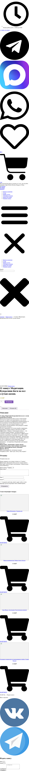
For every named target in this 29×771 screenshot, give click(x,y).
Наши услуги (6, 194)
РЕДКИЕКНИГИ (2, 188)
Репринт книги (7, 198)
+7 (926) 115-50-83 (5, 30)
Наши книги (9, 316)
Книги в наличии (7, 191)
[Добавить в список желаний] (0, 406)
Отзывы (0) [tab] (13, 408)
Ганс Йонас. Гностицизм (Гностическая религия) (14, 610)
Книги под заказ (7, 197)
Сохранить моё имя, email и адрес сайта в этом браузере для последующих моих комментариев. (13, 482)
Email (2, 479)
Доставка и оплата (8, 195)
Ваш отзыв (3, 469)
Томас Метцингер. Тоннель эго (14, 511)
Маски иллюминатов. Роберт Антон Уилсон (14, 560)
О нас (4, 193)
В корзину (9, 401)
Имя (1, 477)
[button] (14, 229)
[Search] (0, 314)
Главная (2, 316)
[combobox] (7, 271)
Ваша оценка (4, 467)
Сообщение (3, 768)
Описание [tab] (5, 408)
